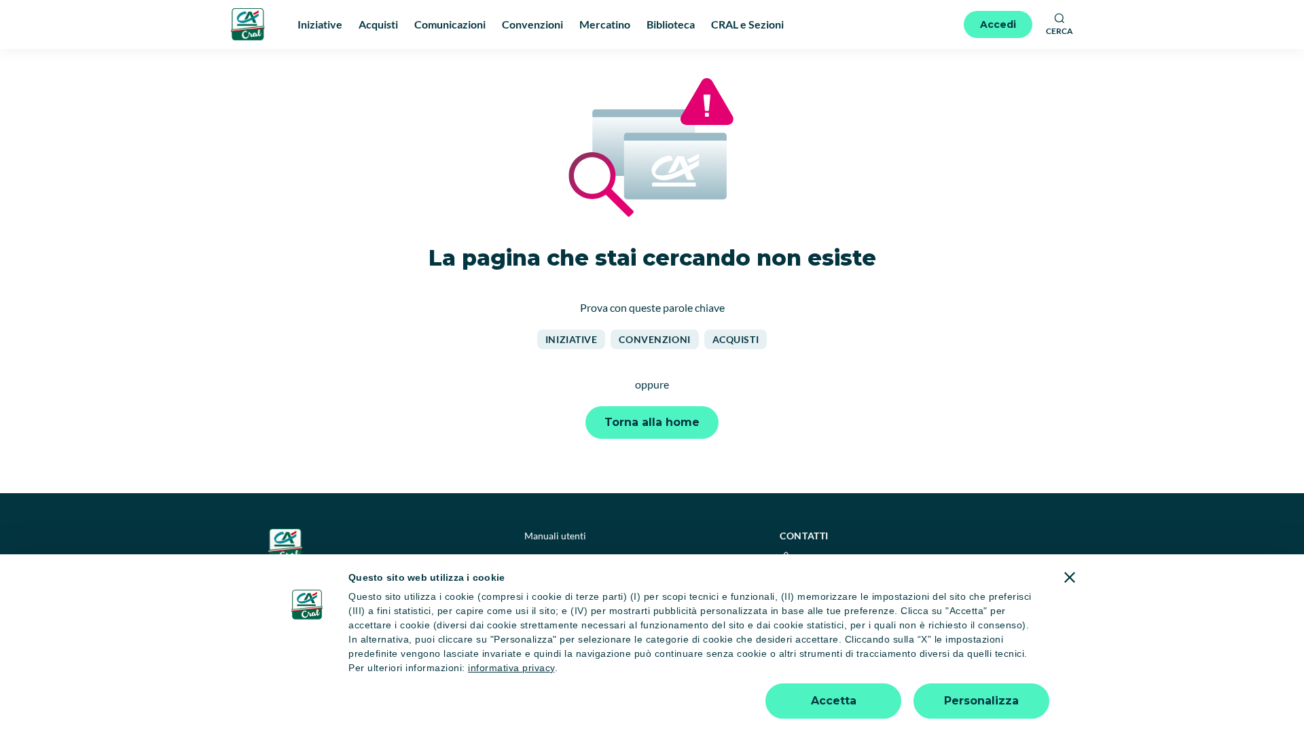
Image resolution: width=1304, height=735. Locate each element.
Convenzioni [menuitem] (532, 24)
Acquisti (735, 339)
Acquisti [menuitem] (378, 24)
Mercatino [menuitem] (604, 24)
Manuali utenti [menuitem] (555, 535)
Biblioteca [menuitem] (671, 24)
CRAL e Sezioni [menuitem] (747, 24)
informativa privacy (511, 667)
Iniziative (571, 339)
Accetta (833, 700)
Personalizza (981, 700)
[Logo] (248, 24)
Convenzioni (654, 339)
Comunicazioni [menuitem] (450, 24)
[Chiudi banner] (1069, 577)
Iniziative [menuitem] (319, 24)
